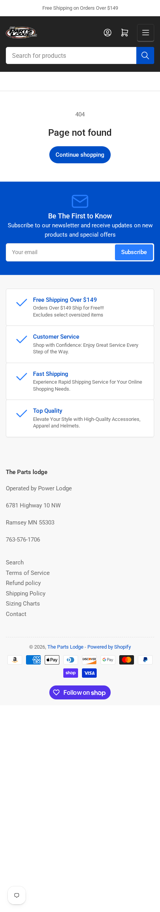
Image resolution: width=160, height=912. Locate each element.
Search (15, 562)
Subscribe (134, 252)
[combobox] (80, 55)
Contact (16, 614)
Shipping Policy (25, 593)
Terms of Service (28, 572)
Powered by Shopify (109, 647)
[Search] (145, 55)
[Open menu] (145, 32)
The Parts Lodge (65, 647)
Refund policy (23, 583)
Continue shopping (80, 154)
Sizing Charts (23, 603)
